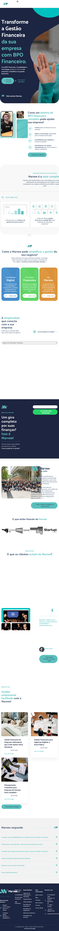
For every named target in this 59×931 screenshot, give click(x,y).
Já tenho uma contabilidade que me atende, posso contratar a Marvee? (24, 837)
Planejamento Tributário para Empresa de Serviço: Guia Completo (12, 788)
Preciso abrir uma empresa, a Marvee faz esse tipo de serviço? (22, 844)
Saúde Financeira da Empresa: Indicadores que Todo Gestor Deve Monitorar (13, 743)
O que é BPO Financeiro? (9, 872)
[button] (17, 1)
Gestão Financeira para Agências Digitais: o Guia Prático (43, 742)
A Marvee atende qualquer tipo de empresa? (16, 858)
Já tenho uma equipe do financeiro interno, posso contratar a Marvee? (24, 851)
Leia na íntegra (9, 753)
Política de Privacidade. (29, 928)
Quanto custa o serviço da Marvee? (13, 865)
